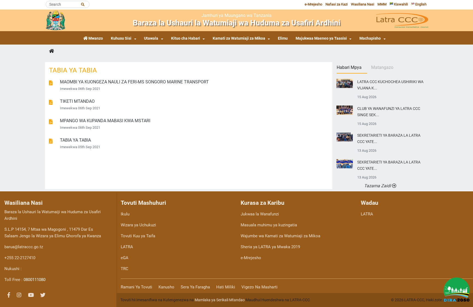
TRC (124, 268)
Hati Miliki (225, 287)
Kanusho (166, 287)
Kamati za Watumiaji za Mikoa (239, 38)
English (420, 4)
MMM (382, 4)
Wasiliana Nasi (362, 4)
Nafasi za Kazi (336, 4)
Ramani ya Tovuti (136, 287)
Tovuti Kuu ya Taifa (138, 235)
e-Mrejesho (313, 4)
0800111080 (34, 279)
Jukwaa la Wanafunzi (260, 214)
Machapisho (370, 38)
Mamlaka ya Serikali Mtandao (220, 300)
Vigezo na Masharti (259, 287)
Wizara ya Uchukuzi (138, 225)
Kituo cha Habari (185, 38)
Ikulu (125, 214)
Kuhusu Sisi (121, 38)
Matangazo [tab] (382, 67)
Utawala (151, 38)
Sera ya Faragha (195, 287)
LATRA (127, 246)
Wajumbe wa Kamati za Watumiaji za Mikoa (280, 235)
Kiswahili (400, 4)
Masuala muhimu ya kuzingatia (269, 225)
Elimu (283, 38)
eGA (124, 257)
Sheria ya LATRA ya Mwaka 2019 (270, 246)
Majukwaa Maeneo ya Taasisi (321, 38)
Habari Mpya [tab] (349, 67)
